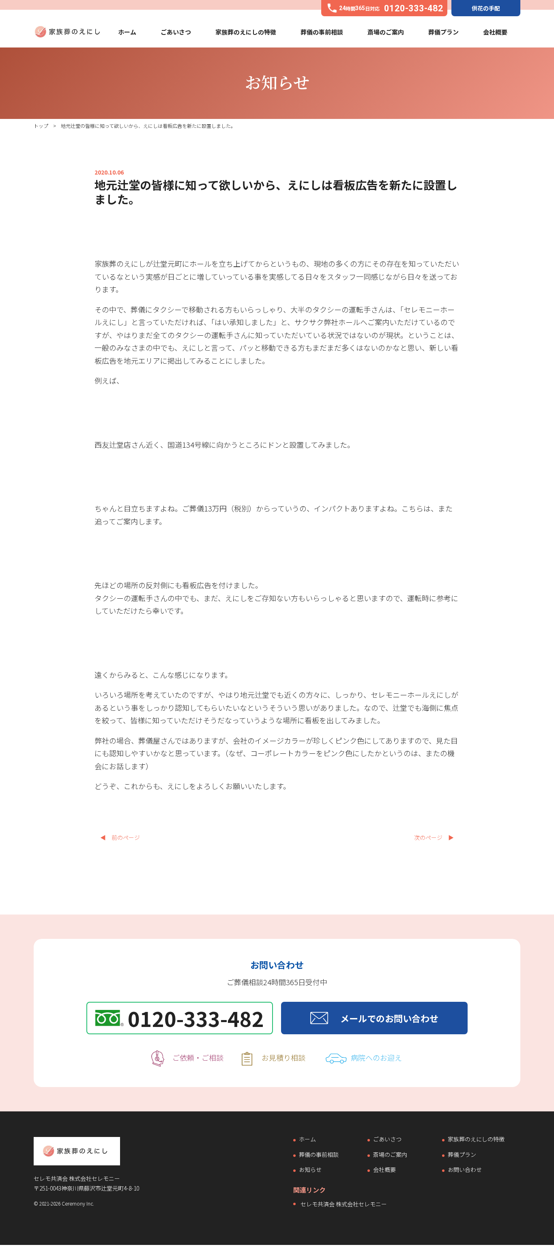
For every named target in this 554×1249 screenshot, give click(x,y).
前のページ (120, 837)
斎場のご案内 (385, 32)
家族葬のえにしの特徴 (245, 32)
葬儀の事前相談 (322, 32)
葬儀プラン (443, 32)
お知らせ (310, 1169)
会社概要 (495, 32)
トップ (41, 125)
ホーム (127, 32)
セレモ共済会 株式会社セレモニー (344, 1204)
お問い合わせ (465, 1169)
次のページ (434, 837)
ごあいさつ (176, 32)
